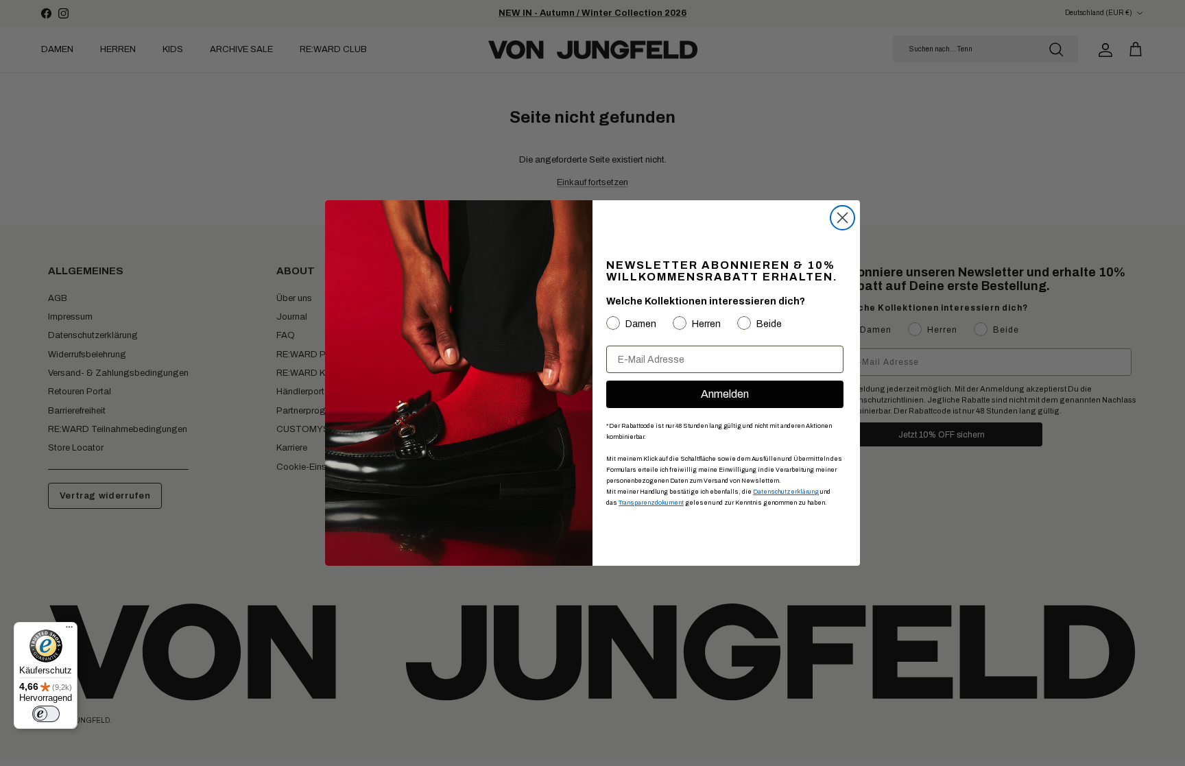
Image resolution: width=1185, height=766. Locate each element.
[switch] (46, 714)
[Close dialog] (842, 218)
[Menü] (69, 630)
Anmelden (725, 394)
